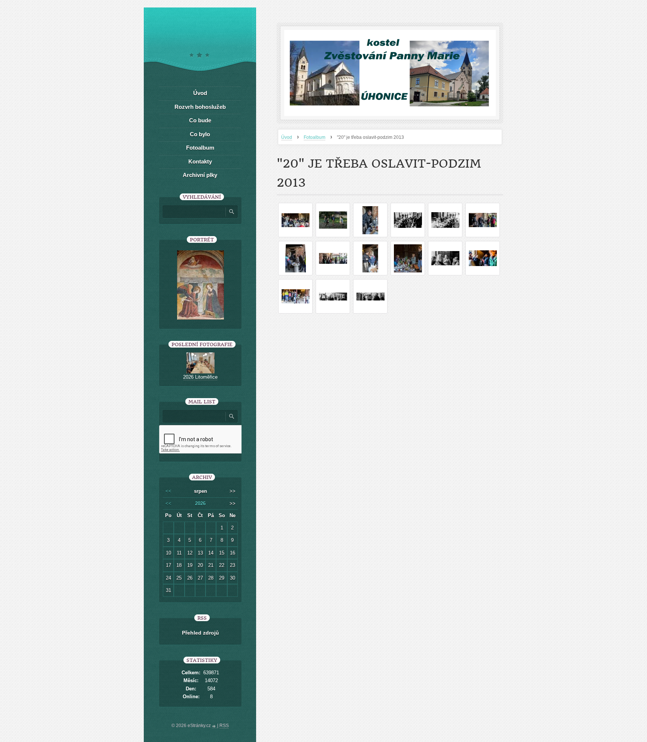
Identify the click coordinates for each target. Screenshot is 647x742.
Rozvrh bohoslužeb (200, 107)
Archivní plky (200, 175)
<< (168, 491)
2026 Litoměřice (200, 377)
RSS (224, 725)
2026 (200, 503)
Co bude (200, 120)
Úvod (286, 137)
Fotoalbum (314, 137)
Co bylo (200, 134)
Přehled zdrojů (200, 633)
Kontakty (200, 161)
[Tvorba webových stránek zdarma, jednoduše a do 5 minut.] (214, 726)
